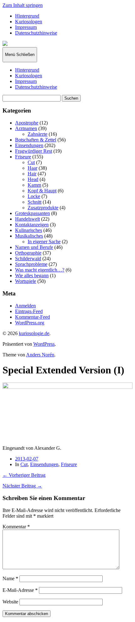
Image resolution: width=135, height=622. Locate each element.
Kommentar (16, 526)
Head (33, 179)
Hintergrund (27, 16)
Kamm (34, 185)
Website (10, 601)
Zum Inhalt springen (23, 5)
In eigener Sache (44, 241)
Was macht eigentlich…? (39, 269)
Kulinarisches (28, 230)
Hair (32, 173)
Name (10, 578)
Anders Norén (40, 354)
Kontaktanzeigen (32, 224)
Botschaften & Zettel (35, 139)
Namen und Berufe (34, 247)
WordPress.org (29, 322)
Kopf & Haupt (42, 190)
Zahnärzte (37, 134)
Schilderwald (28, 258)
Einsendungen (29, 145)
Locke (34, 196)
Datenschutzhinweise (36, 33)
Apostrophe (26, 122)
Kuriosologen (28, 21)
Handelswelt (27, 219)
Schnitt (34, 202)
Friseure (23, 156)
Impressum (26, 27)
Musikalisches (29, 236)
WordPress (44, 344)
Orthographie (28, 253)
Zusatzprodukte (43, 207)
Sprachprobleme (31, 264)
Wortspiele (25, 281)
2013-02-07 (26, 458)
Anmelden (25, 305)
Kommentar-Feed (32, 317)
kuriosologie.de (34, 333)
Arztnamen (26, 128)
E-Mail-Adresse (20, 590)
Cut (31, 162)
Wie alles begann (32, 275)
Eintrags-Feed (29, 311)
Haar (32, 168)
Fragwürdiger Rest (33, 151)
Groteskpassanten (32, 213)
